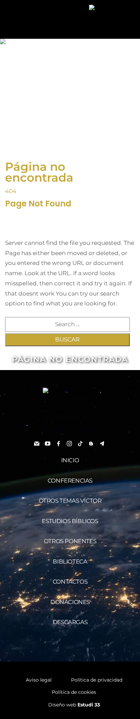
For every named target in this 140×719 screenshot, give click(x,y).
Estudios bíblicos (70, 521)
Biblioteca (70, 561)
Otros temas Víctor (70, 500)
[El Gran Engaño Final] (109, 7)
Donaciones (70, 602)
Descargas (70, 622)
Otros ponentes (70, 541)
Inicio (70, 460)
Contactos (70, 581)
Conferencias (70, 480)
